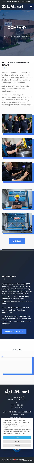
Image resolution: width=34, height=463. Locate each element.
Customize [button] (17, 445)
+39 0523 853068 (11, 412)
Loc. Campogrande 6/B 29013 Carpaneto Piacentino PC (17, 399)
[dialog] (17, 433)
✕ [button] (30, 420)
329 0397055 (20, 415)
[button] (31, 6)
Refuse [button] (17, 441)
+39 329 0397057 (18, 417)
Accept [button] (17, 437)
